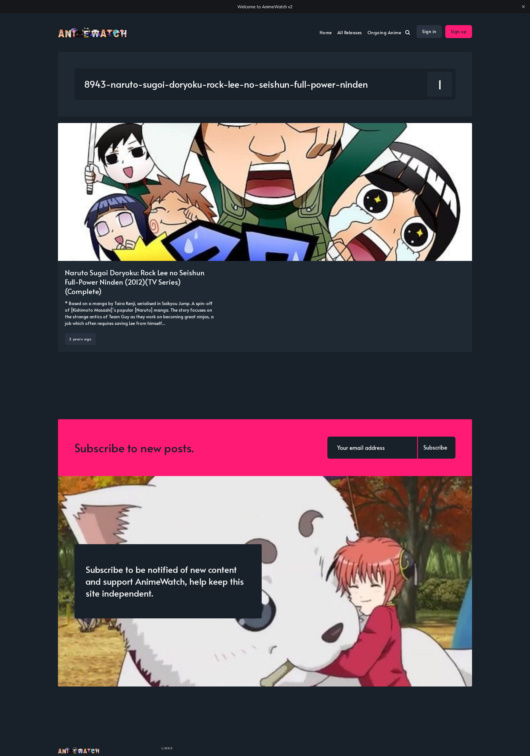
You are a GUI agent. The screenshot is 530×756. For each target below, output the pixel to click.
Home (326, 32)
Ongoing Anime (384, 32)
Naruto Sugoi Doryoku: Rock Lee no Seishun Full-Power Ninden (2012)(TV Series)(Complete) (135, 281)
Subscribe (435, 447)
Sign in (429, 31)
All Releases (349, 32)
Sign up (459, 31)
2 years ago (80, 338)
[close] (523, 6)
